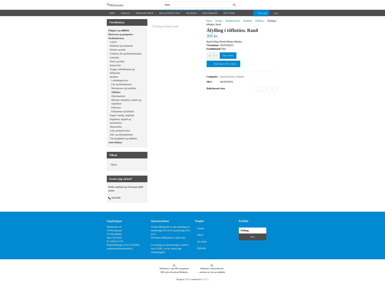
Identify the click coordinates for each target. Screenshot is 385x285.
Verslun (218, 21)
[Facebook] (277, 5)
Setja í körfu (228, 55)
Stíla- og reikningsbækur (121, 134)
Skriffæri (247, 21)
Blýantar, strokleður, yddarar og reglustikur (126, 102)
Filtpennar (116, 107)
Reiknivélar (115, 65)
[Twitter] (264, 89)
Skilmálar (201, 248)
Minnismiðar (116, 126)
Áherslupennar (118, 96)
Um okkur (202, 241)
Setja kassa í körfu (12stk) (225, 64)
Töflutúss (259, 21)
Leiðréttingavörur (119, 80)
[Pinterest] (275, 89)
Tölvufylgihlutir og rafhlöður (123, 138)
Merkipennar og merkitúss (123, 88)
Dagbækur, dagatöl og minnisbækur (120, 121)
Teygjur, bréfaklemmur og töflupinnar (122, 71)
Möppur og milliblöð (118, 30)
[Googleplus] (269, 89)
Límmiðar (114, 57)
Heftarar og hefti (117, 49)
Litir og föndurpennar (121, 84)
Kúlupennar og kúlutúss (122, 111)
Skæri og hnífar (117, 61)
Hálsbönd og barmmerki (121, 46)
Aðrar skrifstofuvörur (120, 130)
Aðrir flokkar (115, 142)
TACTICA (205, 279)
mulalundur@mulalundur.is (120, 248)
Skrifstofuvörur (233, 21)
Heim (209, 21)
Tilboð (114, 164)
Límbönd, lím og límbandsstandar (126, 53)
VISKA (187, 279)
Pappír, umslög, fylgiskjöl (122, 115)
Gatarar (113, 42)
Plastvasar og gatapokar (120, 34)
